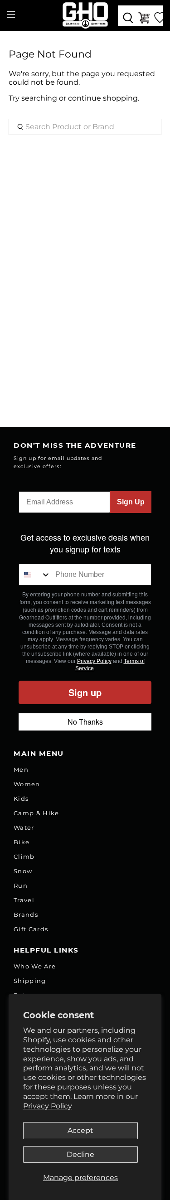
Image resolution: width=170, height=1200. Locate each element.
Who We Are (35, 966)
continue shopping (103, 98)
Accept (80, 1130)
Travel (24, 900)
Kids (21, 798)
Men (21, 769)
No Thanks (85, 721)
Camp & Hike (36, 813)
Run (21, 885)
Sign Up (131, 502)
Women (27, 784)
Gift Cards (31, 929)
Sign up (85, 692)
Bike (21, 842)
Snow (23, 871)
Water (24, 827)
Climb (24, 856)
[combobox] (35, 574)
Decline (80, 1154)
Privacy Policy (47, 1106)
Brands (26, 914)
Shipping (30, 980)
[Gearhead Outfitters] (85, 15)
